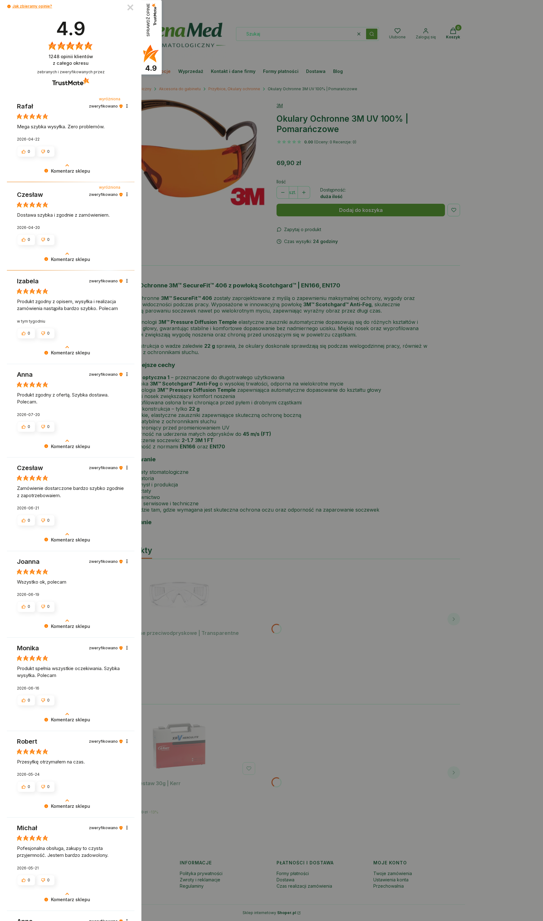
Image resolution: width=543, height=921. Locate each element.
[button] (9, 6)
